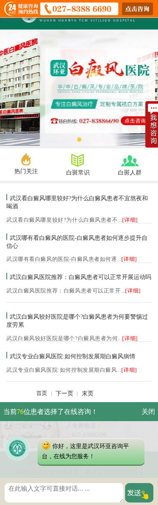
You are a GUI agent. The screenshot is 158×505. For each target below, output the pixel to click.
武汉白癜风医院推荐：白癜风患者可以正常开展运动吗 (80, 277)
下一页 (64, 393)
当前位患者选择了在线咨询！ (50, 411)
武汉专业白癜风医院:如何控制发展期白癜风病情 (72, 356)
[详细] (129, 220)
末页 (88, 393)
